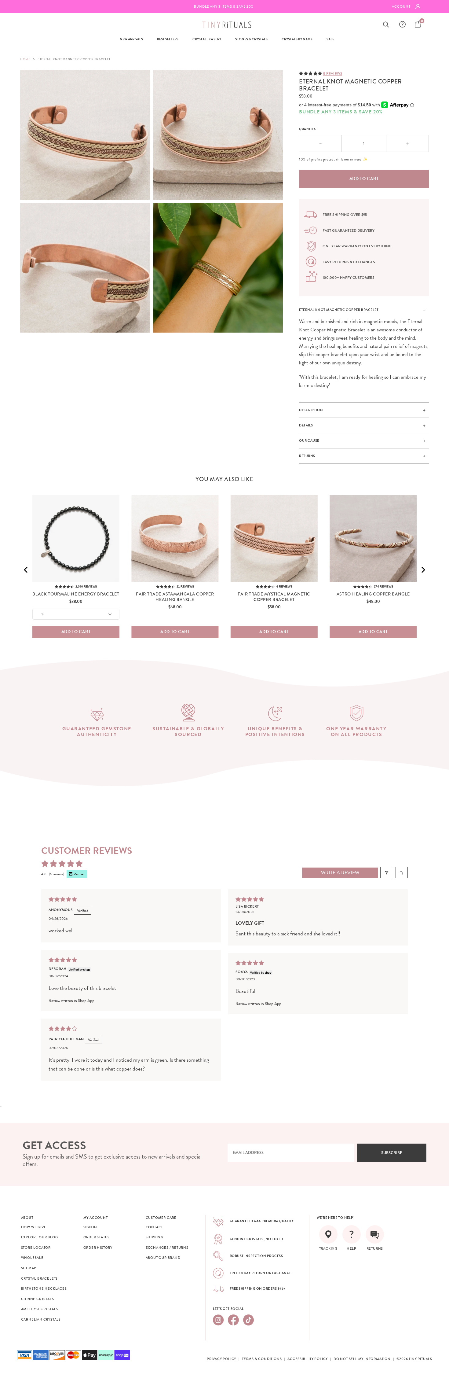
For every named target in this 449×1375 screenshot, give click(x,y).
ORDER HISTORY (97, 1247)
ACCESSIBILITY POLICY (307, 1358)
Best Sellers (167, 39)
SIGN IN (90, 1227)
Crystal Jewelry (206, 39)
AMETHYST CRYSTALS (39, 1309)
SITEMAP (29, 1268)
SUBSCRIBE (391, 1153)
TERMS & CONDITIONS (262, 1358)
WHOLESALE (32, 1257)
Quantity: (307, 129)
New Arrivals (131, 39)
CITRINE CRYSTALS (37, 1298)
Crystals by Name (297, 39)
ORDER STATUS (96, 1237)
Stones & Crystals (251, 39)
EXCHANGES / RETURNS (167, 1247)
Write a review (340, 872)
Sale (330, 39)
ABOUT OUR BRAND (163, 1257)
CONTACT (154, 1227)
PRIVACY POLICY (221, 1358)
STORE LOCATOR (36, 1247)
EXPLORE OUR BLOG (39, 1237)
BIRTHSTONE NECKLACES (44, 1288)
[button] (311, 73)
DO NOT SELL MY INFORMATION (362, 1358)
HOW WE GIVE (33, 1227)
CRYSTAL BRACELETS (39, 1278)
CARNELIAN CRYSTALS (41, 1319)
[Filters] (386, 872)
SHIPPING (154, 1237)
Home (25, 59)
